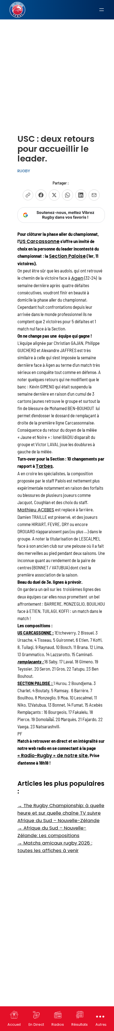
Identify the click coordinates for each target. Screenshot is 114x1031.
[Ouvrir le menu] (101, 9)
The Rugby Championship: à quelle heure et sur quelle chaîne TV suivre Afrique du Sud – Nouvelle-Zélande (60, 813)
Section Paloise (67, 256)
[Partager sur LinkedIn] (80, 195)
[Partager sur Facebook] (40, 195)
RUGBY (23, 171)
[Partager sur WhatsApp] (67, 195)
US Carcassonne (39, 241)
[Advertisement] (57, 62)
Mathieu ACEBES (35, 509)
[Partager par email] (94, 195)
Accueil (14, 1024)
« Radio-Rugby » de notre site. (53, 755)
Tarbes (44, 466)
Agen (77, 278)
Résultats (79, 1024)
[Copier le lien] (28, 195)
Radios (57, 1024)
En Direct (36, 1024)
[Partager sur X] (54, 195)
